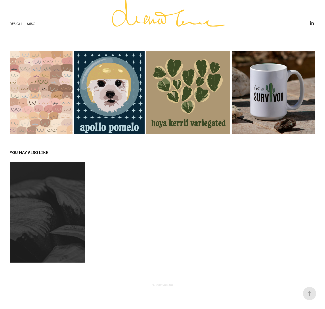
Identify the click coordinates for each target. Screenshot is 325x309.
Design (16, 24)
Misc (31, 24)
